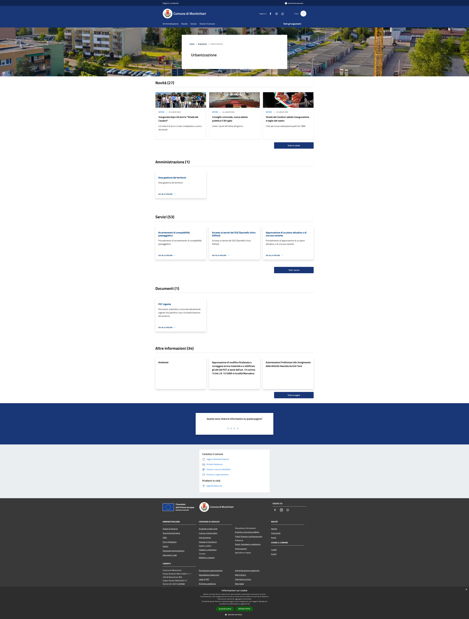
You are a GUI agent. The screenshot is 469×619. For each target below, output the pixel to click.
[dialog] (234, 603)
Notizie (161, 112)
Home (192, 43)
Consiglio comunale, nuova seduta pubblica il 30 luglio (230, 119)
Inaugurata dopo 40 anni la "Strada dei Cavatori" (178, 119)
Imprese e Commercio (208, 541)
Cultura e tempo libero (208, 533)
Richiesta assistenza (207, 583)
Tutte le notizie (294, 145)
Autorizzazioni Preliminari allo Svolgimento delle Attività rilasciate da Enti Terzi (288, 364)
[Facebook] (269, 13)
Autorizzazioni (241, 548)
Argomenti (202, 43)
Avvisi (273, 537)
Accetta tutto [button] (225, 609)
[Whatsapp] (281, 13)
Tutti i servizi (293, 270)
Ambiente (163, 362)
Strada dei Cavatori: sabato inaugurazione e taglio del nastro (287, 119)
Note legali (239, 583)
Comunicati (276, 533)
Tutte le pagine (294, 395)
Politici (165, 546)
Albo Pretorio (240, 574)
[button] (234, 614)
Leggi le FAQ (204, 579)
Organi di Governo (170, 528)
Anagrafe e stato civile (208, 528)
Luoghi (274, 549)
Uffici (165, 537)
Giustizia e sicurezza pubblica (247, 532)
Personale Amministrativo (173, 550)
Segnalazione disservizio (209, 574)
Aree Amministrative (171, 533)
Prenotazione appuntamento (211, 570)
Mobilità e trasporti (207, 557)
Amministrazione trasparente (247, 570)
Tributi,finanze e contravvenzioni (248, 536)
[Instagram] (275, 13)
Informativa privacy (243, 579)
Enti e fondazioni (170, 541)
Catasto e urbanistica (207, 549)
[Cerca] (303, 13)
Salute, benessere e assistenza (247, 544)
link (248, 604)
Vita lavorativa (205, 537)
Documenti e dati (170, 555)
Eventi (274, 554)
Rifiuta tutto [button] (244, 609)
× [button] (466, 589)
